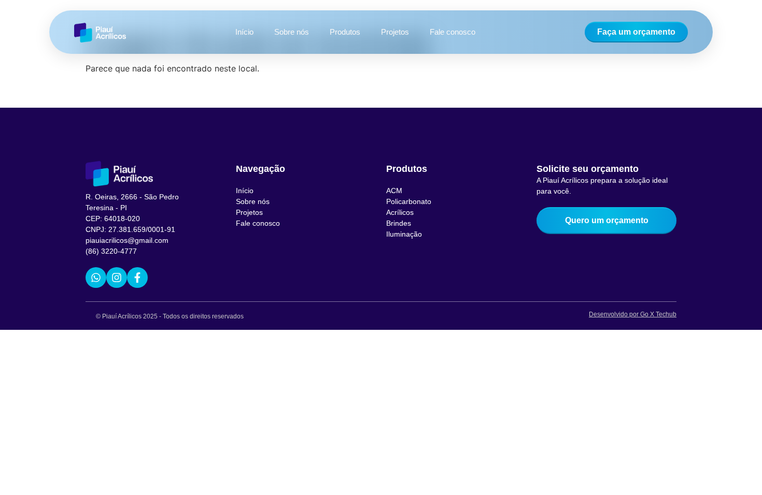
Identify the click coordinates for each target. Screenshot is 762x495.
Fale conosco (452, 31)
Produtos (345, 31)
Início (244, 31)
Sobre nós (291, 31)
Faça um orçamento (636, 31)
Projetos (395, 31)
